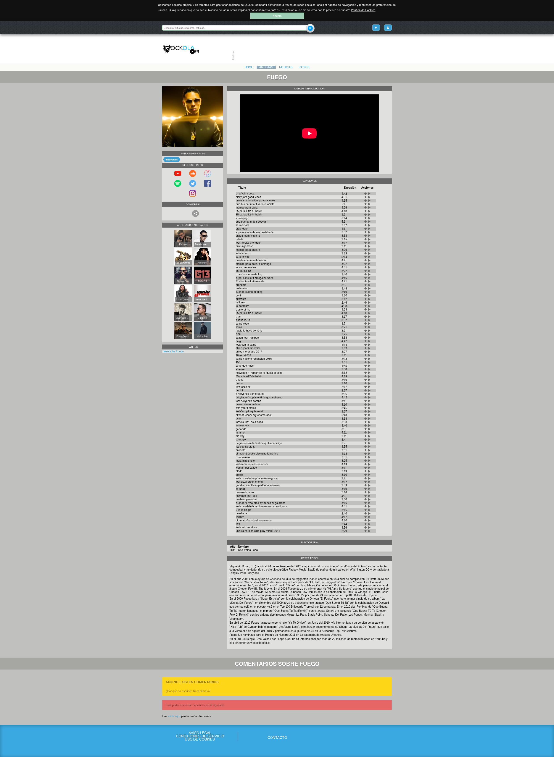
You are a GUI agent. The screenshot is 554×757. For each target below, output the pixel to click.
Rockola (180, 49)
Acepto (277, 16)
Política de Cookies (363, 10)
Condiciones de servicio (200, 736)
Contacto (277, 737)
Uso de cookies (200, 739)
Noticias (286, 67)
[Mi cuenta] (388, 27)
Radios (304, 67)
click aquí (174, 716)
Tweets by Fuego (173, 351)
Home (249, 67)
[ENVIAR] (310, 28)
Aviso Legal (200, 732)
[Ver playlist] (376, 27)
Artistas (266, 67)
